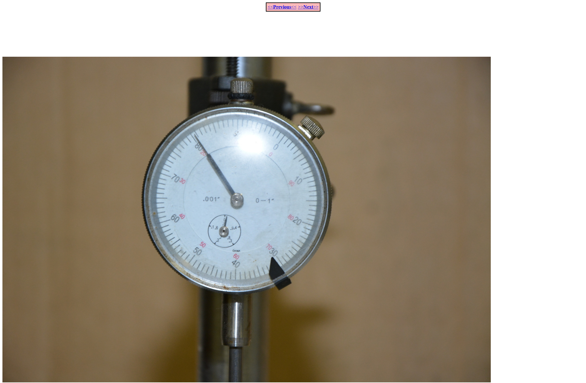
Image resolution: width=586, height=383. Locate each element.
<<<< (282, 6)
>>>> (308, 6)
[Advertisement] (293, 31)
